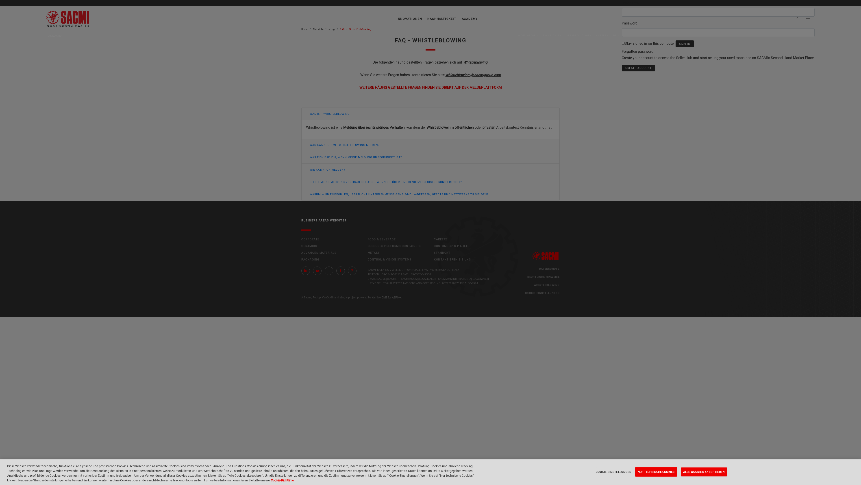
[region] (430, 472)
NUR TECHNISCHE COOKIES (656, 472)
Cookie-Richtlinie (282, 480)
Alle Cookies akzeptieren (704, 472)
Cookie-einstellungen (614, 472)
